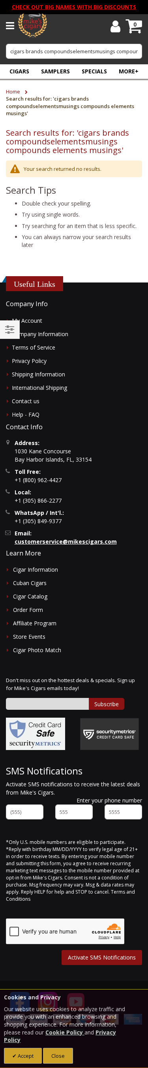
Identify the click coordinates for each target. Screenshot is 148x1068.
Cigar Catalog (30, 596)
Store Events (29, 636)
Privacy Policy (29, 361)
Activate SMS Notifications (102, 957)
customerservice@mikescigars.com (66, 541)
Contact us (25, 401)
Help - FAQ (25, 414)
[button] (129, 71)
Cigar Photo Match (37, 650)
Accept (25, 1055)
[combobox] (74, 51)
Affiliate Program (34, 623)
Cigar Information (35, 569)
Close (58, 1055)
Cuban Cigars (30, 583)
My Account (27, 320)
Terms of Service (33, 347)
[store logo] (32, 25)
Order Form (28, 609)
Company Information (40, 334)
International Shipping (39, 387)
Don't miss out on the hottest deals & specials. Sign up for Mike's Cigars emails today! (70, 684)
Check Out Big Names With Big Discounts (74, 7)
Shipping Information (38, 374)
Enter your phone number (109, 800)
